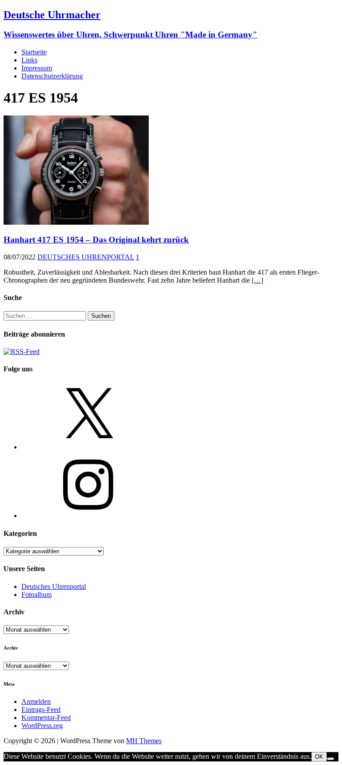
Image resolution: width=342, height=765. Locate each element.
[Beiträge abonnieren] (22, 351)
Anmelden (36, 701)
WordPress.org (42, 725)
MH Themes (144, 740)
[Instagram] (88, 515)
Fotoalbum (36, 594)
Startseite (34, 52)
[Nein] (330, 758)
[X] (88, 447)
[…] (257, 280)
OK (319, 756)
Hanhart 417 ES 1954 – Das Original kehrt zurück (96, 239)
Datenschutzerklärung (52, 76)
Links (29, 60)
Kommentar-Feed (46, 717)
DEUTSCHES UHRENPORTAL (85, 257)
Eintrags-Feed (41, 709)
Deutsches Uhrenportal (53, 586)
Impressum (36, 68)
